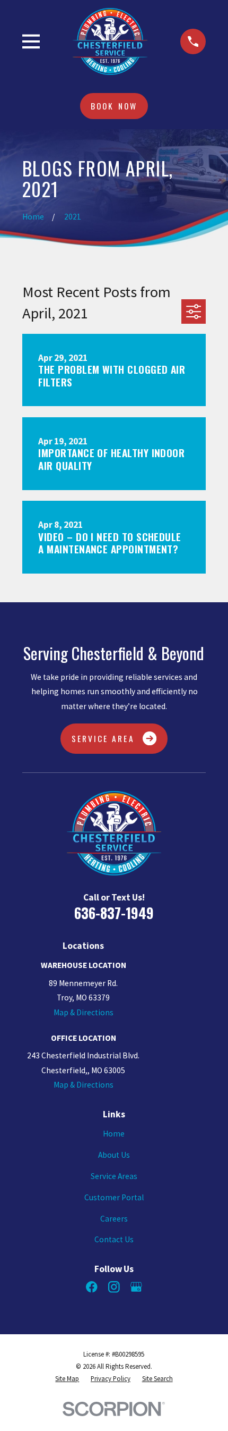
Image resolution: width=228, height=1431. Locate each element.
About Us (114, 1155)
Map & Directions (83, 1012)
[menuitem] (67, 1379)
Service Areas (114, 1176)
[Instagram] (114, 1287)
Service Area (103, 738)
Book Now (114, 106)
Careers (114, 1219)
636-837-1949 (114, 913)
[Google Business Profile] (136, 1287)
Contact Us (114, 1239)
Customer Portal (114, 1197)
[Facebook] (92, 1287)
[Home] (110, 41)
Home (114, 1134)
